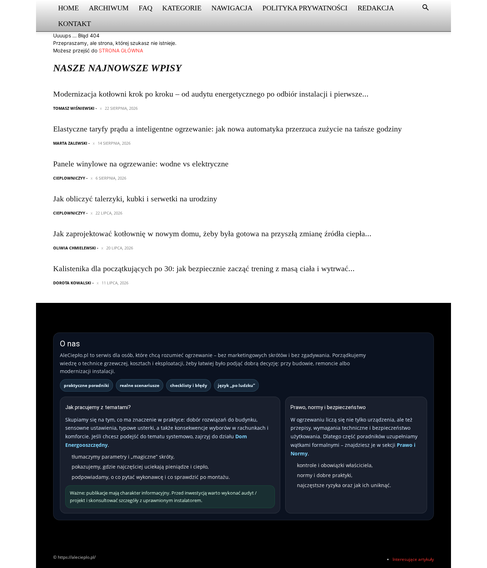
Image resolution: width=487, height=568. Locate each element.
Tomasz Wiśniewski (73, 108)
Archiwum (109, 8)
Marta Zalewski (70, 143)
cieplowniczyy (69, 178)
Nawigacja (231, 8)
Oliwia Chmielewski (74, 248)
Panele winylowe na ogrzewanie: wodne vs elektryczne (141, 163)
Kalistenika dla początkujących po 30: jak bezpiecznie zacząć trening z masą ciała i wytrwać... (204, 268)
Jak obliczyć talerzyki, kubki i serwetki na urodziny (135, 198)
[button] (425, 8)
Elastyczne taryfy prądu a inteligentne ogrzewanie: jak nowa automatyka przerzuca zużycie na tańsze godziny (227, 128)
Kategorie (181, 8)
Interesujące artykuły (413, 559)
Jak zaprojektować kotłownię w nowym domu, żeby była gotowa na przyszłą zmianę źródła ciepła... (212, 233)
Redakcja (376, 8)
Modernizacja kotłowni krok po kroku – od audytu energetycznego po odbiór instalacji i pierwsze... (211, 93)
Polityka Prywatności (305, 8)
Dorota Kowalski (72, 282)
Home (68, 8)
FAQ (145, 8)
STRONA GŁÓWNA (121, 50)
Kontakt (74, 23)
